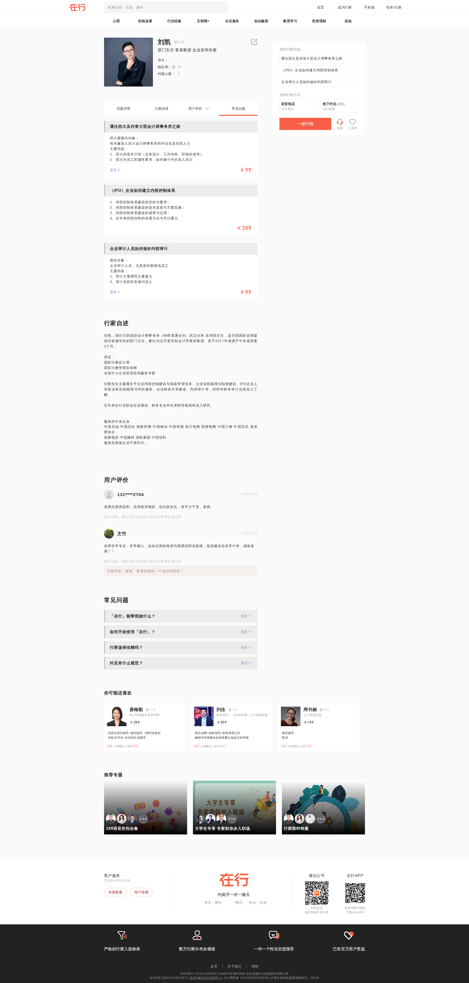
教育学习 (290, 21)
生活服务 (232, 21)
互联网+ (203, 21)
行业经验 (174, 21)
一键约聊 (305, 124)
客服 (340, 128)
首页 (320, 7)
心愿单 (352, 128)
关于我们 (234, 966)
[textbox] (166, 7)
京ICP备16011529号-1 (205, 978)
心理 (116, 21)
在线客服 (115, 892)
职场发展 (145, 21)
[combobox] (166, 7)
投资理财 (319, 21)
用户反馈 (141, 892)
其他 (348, 21)
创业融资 (261, 21)
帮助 (255, 966)
